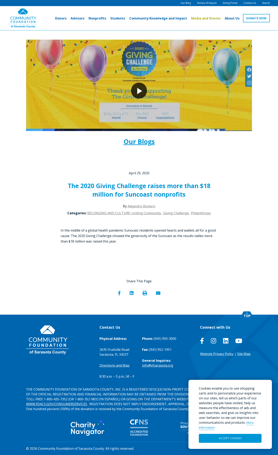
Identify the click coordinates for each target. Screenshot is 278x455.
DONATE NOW (256, 18)
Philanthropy (201, 213)
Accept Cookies (230, 438)
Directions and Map (114, 365)
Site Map (244, 354)
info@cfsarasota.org (157, 365)
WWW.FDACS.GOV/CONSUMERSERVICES (56, 404)
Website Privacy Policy (217, 354)
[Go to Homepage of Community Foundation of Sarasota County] (22, 18)
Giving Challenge (176, 213)
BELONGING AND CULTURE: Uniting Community (124, 213)
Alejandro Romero (141, 206)
